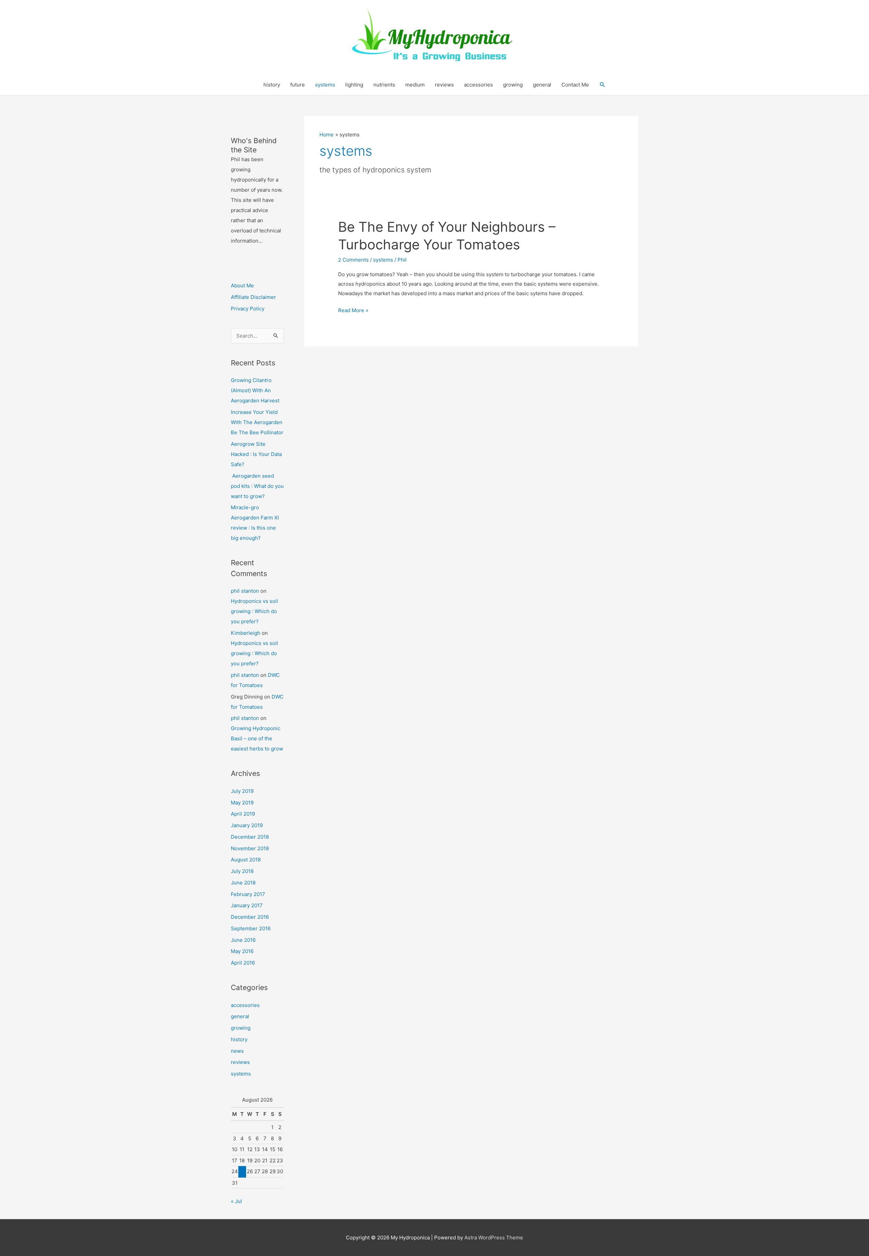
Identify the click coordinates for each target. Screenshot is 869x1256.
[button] (602, 84)
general (542, 84)
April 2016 (243, 962)
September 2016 (251, 928)
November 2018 (250, 848)
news (237, 1051)
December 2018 (250, 837)
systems (325, 84)
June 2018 (243, 882)
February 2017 (248, 894)
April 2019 (243, 814)
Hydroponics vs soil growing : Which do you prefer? (254, 611)
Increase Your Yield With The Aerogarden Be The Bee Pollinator (257, 422)
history (271, 84)
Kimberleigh (245, 633)
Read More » (353, 311)
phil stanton (245, 591)
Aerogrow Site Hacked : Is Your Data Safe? (256, 454)
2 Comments (353, 259)
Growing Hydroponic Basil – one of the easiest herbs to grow (257, 738)
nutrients (384, 84)
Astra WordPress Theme (493, 1237)
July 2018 (242, 871)
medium (415, 84)
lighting (354, 84)
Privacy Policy (247, 308)
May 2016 (242, 951)
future (297, 84)
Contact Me (575, 84)
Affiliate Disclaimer (253, 297)
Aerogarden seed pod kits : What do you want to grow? (257, 486)
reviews (444, 84)
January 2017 (247, 905)
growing (513, 84)
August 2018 (246, 859)
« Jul (236, 1201)
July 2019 (242, 791)
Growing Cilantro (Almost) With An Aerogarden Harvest (255, 390)
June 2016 (243, 940)
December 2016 (250, 917)
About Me (242, 285)
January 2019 (247, 825)
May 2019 (242, 802)
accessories (478, 84)
